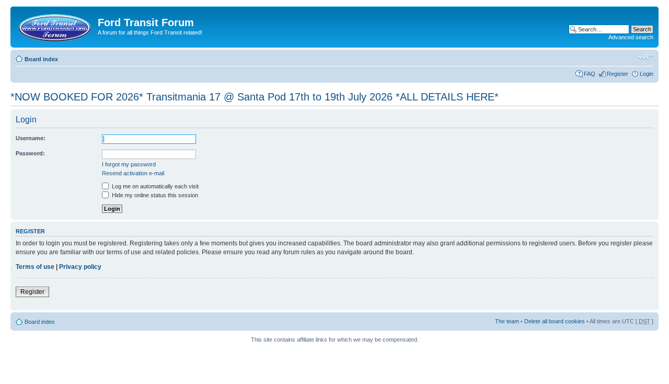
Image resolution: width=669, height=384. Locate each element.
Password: (30, 153)
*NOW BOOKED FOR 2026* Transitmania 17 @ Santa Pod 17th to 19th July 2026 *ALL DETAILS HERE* (254, 97)
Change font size (645, 57)
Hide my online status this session (154, 195)
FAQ (589, 74)
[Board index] (55, 25)
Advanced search (630, 37)
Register (617, 74)
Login (646, 74)
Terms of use (35, 266)
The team (507, 321)
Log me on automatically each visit (154, 186)
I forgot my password (129, 164)
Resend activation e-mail (133, 173)
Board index (41, 59)
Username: (30, 138)
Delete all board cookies (554, 321)
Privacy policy (80, 266)
